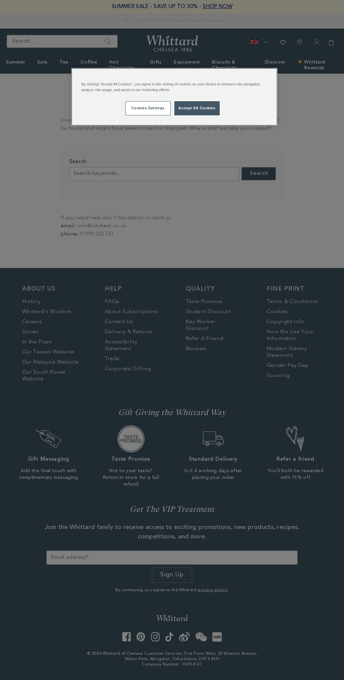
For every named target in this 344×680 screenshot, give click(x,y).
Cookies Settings (148, 108)
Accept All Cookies (196, 108)
